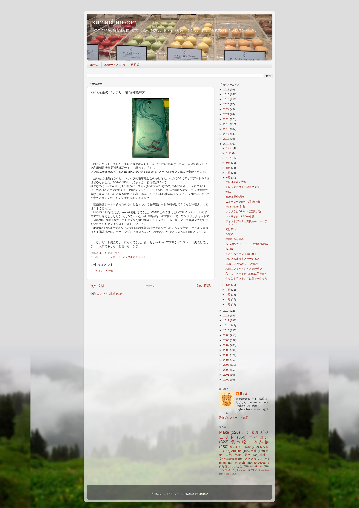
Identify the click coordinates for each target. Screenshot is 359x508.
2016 (226, 138)
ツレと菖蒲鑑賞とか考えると (242, 258)
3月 (228, 294)
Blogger (203, 493)
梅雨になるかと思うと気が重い (243, 268)
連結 (228, 191)
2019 (226, 124)
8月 (228, 167)
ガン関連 (225, 470)
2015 (226, 143)
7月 (228, 172)
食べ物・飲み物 (250, 441)
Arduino (236, 451)
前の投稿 (204, 286)
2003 (226, 364)
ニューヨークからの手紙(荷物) (243, 201)
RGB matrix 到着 (235, 206)
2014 (226, 310)
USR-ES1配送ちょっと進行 (241, 264)
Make (224, 432)
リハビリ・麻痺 (240, 447)
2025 (226, 94)
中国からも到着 (234, 239)
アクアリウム (253, 458)
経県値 (135, 64)
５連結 (229, 234)
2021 (226, 114)
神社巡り (227, 474)
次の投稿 (97, 286)
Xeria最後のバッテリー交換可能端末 (246, 244)
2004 (226, 360)
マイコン (258, 437)
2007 (226, 345)
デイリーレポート (110, 257)
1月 (228, 304)
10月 (229, 158)
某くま (244, 393)
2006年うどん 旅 (114, 64)
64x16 (229, 249)
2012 (226, 320)
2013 (226, 315)
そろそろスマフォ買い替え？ (242, 254)
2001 (226, 374)
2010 (226, 330)
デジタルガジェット (134, 257)
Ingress (241, 470)
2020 (226, 119)
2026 (226, 89)
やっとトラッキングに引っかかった (246, 278)
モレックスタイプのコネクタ (242, 187)
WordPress (256, 466)
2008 (226, 340)
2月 (228, 299)
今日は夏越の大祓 (235, 182)
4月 (228, 289)
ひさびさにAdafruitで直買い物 (243, 211)
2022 (226, 109)
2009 (226, 335)
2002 (226, 370)
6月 (228, 177)
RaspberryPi (261, 463)
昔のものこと (234, 466)
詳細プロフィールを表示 (233, 417)
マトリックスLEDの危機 (239, 216)
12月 (229, 148)
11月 (229, 153)
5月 (228, 284)
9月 (228, 162)
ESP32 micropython (260, 470)
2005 (226, 355)
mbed (223, 462)
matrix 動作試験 (234, 196)
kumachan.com (115, 22)
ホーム (94, 64)
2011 (226, 325)
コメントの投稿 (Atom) (110, 293)
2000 (226, 379)
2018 (226, 129)
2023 (226, 104)
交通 (254, 451)
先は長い (230, 229)
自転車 (240, 462)
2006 (226, 350)
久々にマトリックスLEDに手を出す (246, 273)
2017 (226, 134)
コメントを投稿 (104, 271)
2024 (226, 99)
